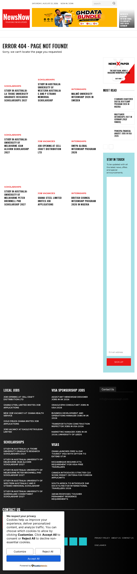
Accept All (33, 558)
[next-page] (111, 146)
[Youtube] (83, 541)
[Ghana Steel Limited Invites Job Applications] (51, 186)
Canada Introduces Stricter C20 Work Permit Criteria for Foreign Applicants (72, 475)
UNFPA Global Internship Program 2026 (83, 149)
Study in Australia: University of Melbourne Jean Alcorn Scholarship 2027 (16, 145)
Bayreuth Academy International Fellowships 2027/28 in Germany (126, 20)
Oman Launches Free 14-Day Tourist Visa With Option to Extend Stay (69, 454)
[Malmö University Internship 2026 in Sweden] (85, 82)
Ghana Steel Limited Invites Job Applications (50, 201)
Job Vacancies (46, 141)
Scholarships (12, 86)
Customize (20, 551)
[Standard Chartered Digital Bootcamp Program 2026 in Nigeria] (108, 102)
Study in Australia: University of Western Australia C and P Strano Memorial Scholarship (49, 92)
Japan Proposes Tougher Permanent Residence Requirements (67, 496)
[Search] (114, 3)
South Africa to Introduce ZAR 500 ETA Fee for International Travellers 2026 (70, 486)
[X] (73, 541)
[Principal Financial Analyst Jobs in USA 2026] (108, 133)
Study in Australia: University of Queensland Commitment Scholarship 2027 (23, 494)
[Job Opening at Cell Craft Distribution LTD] (51, 134)
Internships (78, 89)
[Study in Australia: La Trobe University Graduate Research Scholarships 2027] (18, 82)
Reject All (47, 551)
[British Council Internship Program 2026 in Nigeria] (85, 186)
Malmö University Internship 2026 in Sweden (82, 97)
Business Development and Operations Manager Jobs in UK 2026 (70, 416)
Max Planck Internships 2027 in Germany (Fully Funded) (123, 118)
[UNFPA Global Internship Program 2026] (85, 134)
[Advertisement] (119, 262)
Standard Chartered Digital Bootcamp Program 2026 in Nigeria (123, 103)
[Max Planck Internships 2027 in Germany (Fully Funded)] (108, 118)
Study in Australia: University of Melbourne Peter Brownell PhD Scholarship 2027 (15, 197)
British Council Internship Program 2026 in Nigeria (83, 201)
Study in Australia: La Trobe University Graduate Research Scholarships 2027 (16, 95)
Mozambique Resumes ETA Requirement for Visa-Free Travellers (67, 464)
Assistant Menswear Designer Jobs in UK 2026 (70, 398)
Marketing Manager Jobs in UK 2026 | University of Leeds (69, 433)
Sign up (118, 362)
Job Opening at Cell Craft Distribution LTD (49, 149)
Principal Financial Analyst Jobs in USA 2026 (123, 134)
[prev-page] (105, 146)
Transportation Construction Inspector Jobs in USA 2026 (71, 425)
